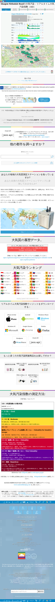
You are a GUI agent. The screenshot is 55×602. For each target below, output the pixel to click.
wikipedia (24, 472)
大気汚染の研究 (26, 525)
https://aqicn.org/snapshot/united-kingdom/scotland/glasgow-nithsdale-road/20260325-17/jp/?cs (27, 122)
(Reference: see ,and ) (27, 438)
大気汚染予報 (26, 541)
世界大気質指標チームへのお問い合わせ (26, 520)
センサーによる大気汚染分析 (27, 531)
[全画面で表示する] (42, 14)
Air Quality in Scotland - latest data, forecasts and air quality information (27, 574)
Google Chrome (27, 326)
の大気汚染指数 (21, 14)
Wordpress (19, 338)
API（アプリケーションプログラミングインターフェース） (26, 544)
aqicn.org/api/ (45, 137)
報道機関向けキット (26, 522)
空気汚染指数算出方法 (26, 539)
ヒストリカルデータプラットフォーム (26, 545)
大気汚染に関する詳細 (26, 528)
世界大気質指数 (21, 493)
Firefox (43, 326)
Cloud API (35, 338)
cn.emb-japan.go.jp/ (37, 472)
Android (27, 315)
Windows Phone (43, 315)
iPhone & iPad (11, 315)
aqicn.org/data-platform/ (27, 260)
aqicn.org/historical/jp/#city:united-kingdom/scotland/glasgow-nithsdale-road (26, 257)
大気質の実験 (26, 530)
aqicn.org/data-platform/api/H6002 (34, 135)
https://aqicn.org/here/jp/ (28, 116)
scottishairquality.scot (18, 89)
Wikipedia (37, 476)
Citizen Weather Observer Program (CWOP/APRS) (27, 573)
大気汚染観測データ (26, 538)
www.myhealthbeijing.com (22, 485)
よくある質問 (27, 535)
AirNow (44, 476)
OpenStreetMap (45, 66)
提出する (40, 591)
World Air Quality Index (28, 494)
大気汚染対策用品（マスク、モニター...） (27, 542)
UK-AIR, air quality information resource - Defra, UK (27, 576)
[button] (20, 61)
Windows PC (12, 326)
